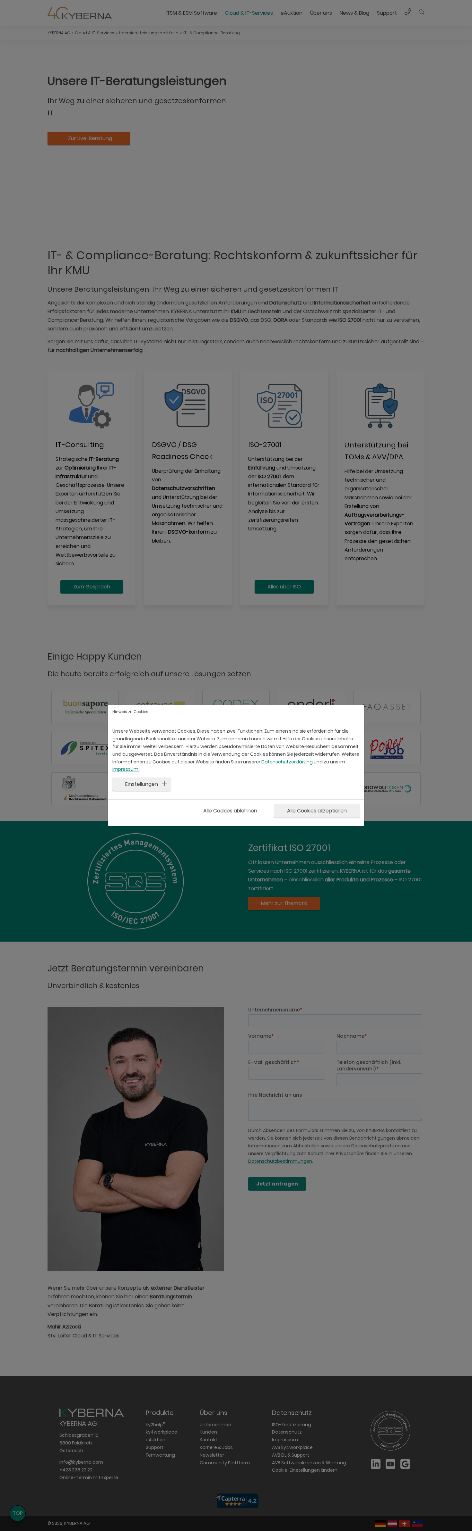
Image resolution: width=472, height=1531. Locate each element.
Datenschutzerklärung (287, 762)
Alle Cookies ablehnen (230, 810)
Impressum (125, 769)
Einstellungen (141, 784)
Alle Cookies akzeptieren (317, 810)
